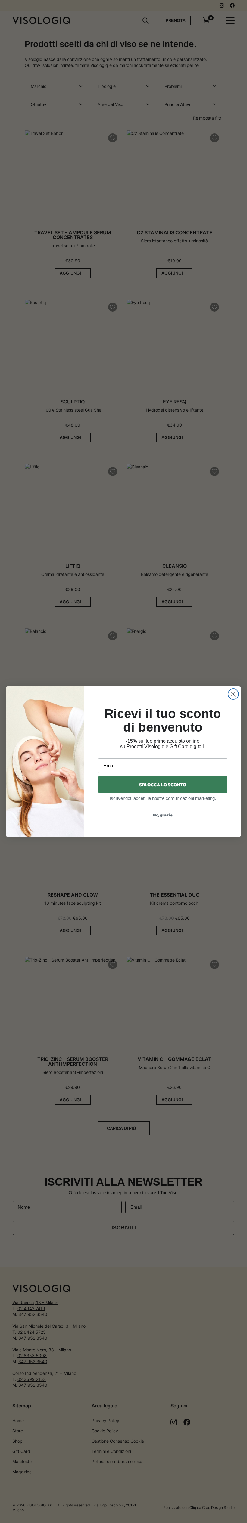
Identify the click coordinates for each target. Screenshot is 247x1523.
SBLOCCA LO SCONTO (162, 784)
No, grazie (163, 815)
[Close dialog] (233, 694)
